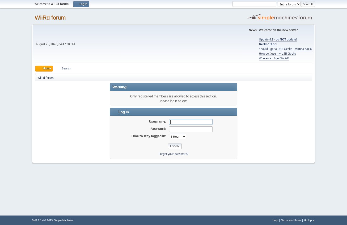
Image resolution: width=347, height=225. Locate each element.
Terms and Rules (291, 220)
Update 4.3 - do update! (278, 39)
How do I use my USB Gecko (277, 54)
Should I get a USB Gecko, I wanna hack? (285, 49)
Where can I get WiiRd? (274, 58)
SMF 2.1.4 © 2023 (42, 220)
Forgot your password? (173, 154)
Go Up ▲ (309, 220)
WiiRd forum (50, 17)
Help (275, 220)
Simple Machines (63, 220)
